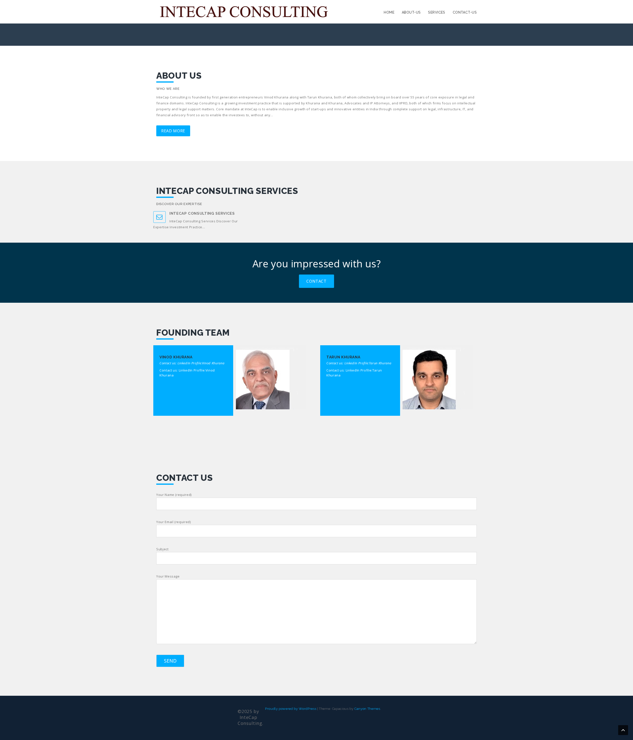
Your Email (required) (173, 522)
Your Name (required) (174, 494)
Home (389, 12)
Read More (173, 131)
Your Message (168, 576)
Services (436, 12)
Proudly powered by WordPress (290, 709)
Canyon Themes (367, 709)
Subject (162, 549)
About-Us (411, 12)
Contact (316, 281)
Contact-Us (465, 12)
